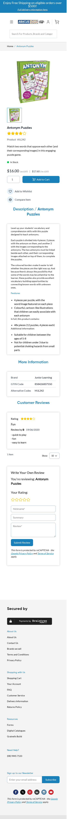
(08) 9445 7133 (14, 756)
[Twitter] (22, 792)
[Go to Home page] (31, 21)
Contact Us (12, 643)
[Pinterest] (29, 792)
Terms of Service (45, 553)
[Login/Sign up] (49, 21)
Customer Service (16, 695)
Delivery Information (17, 701)
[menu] (12, 22)
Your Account (14, 684)
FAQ (9, 689)
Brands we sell (14, 648)
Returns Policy (14, 707)
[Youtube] (51, 792)
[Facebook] (15, 792)
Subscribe (50, 779)
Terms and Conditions (18, 654)
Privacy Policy (14, 660)
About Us (11, 637)
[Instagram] (44, 792)
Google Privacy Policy (22, 553)
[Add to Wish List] (10, 191)
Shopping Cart (14, 678)
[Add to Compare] (10, 199)
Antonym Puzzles (25, 46)
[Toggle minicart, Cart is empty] (56, 21)
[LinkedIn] (36, 792)
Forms (10, 725)
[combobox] (33, 34)
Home (10, 46)
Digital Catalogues (16, 730)
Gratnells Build (14, 736)
